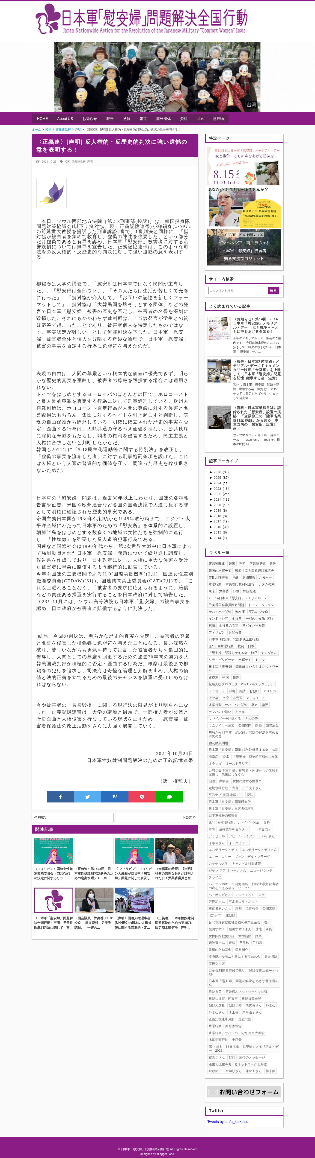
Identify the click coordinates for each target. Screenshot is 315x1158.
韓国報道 (249, 591)
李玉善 (233, 1012)
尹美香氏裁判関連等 (240, 584)
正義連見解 (79, 161)
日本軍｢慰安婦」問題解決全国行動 (234, 639)
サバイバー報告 (253, 625)
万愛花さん (217, 901)
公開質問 (244, 725)
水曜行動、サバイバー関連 (228, 704)
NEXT (188, 817)
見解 (126, 118)
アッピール (217, 836)
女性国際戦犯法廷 (222, 935)
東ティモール (256, 697)
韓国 (67, 161)
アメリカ (269, 690)
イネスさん (217, 842)
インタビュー (238, 842)
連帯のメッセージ (252, 1057)
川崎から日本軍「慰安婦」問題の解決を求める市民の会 (244, 734)
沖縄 (232, 690)
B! (115, 796)
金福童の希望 (228, 625)
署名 (254, 704)
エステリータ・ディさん (259, 849)
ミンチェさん (245, 894)
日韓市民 (215, 991)
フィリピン (217, 632)
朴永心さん (217, 1012)
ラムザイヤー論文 (222, 725)
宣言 (235, 787)
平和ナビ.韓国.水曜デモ (226, 794)
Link (200, 118)
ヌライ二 (215, 877)
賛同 (232, 1057)
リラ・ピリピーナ (222, 659)
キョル (240, 711)
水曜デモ (244, 659)
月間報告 (235, 632)
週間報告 (248, 577)
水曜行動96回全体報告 (225, 1026)
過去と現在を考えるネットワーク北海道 (238, 1064)
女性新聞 (244, 935)
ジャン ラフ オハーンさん (227, 870)
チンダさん (269, 652)
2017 (218, 521)
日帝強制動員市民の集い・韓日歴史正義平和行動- (244, 972)
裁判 (241, 646)
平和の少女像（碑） (260, 618)
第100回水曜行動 (221, 646)
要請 (242, 690)
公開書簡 (268, 908)
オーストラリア (237, 763)
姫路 (258, 935)
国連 (212, 781)
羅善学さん (217, 1057)
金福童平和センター (233, 829)
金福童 (237, 618)
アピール (235, 836)
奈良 (269, 929)
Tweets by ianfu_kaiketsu (227, 1121)
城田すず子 (217, 929)
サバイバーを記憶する (225, 718)
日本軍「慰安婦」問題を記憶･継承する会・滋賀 (243, 749)
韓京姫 (270, 1070)
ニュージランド (261, 870)
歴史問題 (244, 1019)
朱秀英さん (254, 1005)
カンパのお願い (220, 711)
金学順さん (234, 1070)
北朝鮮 (230, 915)
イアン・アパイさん (260, 836)
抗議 (212, 625)
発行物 (218, 118)
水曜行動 (215, 584)
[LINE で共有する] (169, 796)
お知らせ (89, 118)
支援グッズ (217, 963)
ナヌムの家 (267, 584)
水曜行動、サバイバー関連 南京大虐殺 (236, 1032)
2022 (218, 493)
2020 (218, 504)
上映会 (213, 697)
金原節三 (215, 1070)
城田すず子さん (240, 929)
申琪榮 (237, 1039)
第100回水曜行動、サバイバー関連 (234, 822)
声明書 (224, 781)
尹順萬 (257, 942)
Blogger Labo (165, 1154)
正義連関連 (217, 563)
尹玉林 (244, 942)
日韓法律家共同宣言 (223, 998)
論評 (265, 704)
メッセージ (217, 690)
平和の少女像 (258, 611)
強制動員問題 (218, 743)
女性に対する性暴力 (247, 781)
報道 (143, 118)
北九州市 (215, 915)
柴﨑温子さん (252, 1012)
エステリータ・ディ (223, 849)
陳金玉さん (254, 1070)
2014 (218, 537)
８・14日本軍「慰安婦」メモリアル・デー (239, 597)
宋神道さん (217, 942)
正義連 (213, 677)
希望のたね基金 (220, 949)
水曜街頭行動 (218, 1039)
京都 (238, 908)
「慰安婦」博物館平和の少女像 (255, 756)
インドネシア (218, 618)
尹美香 (224, 591)
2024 (218, 483)
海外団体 (163, 118)
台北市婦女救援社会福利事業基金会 (234, 922)
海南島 (213, 756)
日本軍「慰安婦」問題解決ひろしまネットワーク (244, 668)
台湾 (225, 697)
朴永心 (270, 1005)
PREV (41, 817)
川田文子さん (252, 787)
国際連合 (272, 725)
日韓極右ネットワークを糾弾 (246, 991)
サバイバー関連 (220, 611)
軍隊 (212, 829)
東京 (212, 591)
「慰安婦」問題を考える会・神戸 (233, 652)
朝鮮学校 (235, 1005)
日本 (251, 646)
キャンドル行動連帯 (246, 863)
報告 (110, 118)
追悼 (225, 756)
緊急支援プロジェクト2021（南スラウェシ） (241, 684)
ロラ (262, 894)
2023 (218, 488)
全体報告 (252, 908)
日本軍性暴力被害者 (223, 815)
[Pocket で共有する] (142, 796)
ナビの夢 (251, 718)
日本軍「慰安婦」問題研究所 (230, 801)
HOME (42, 118)
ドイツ (260, 659)
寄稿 (232, 942)
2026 (218, 472)
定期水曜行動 (218, 787)
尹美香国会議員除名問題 (226, 604)
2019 (218, 510)
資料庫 (240, 611)
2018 (218, 515)
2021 (218, 499)
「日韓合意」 (261, 829)
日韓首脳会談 (251, 998)
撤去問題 (270, 956)
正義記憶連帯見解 (222, 1019)
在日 (267, 922)
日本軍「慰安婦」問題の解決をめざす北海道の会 (244, 982)
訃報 (236, 591)
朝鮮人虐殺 (217, 1005)
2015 (218, 532)
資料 (183, 118)
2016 (218, 526)
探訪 (250, 794)
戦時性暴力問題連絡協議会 (254, 570)
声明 (90, 161)
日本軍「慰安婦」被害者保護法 (231, 808)
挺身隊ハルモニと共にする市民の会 (234, 956)
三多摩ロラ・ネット (243, 901)
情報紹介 (241, 949)
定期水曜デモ (218, 577)
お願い (254, 690)
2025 (218, 477)
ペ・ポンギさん (220, 894)
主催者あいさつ (220, 908)
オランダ (215, 763)
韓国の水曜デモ (220, 570)
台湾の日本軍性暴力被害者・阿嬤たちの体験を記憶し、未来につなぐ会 (244, 772)
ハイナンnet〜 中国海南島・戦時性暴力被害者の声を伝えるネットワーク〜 (244, 885)
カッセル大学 (218, 863)
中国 (225, 677)
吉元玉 (237, 697)
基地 (258, 929)
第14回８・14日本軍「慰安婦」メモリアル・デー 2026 (244, 1048)
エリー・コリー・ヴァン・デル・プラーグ (239, 856)
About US (65, 118)
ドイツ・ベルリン (261, 604)
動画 (258, 725)
